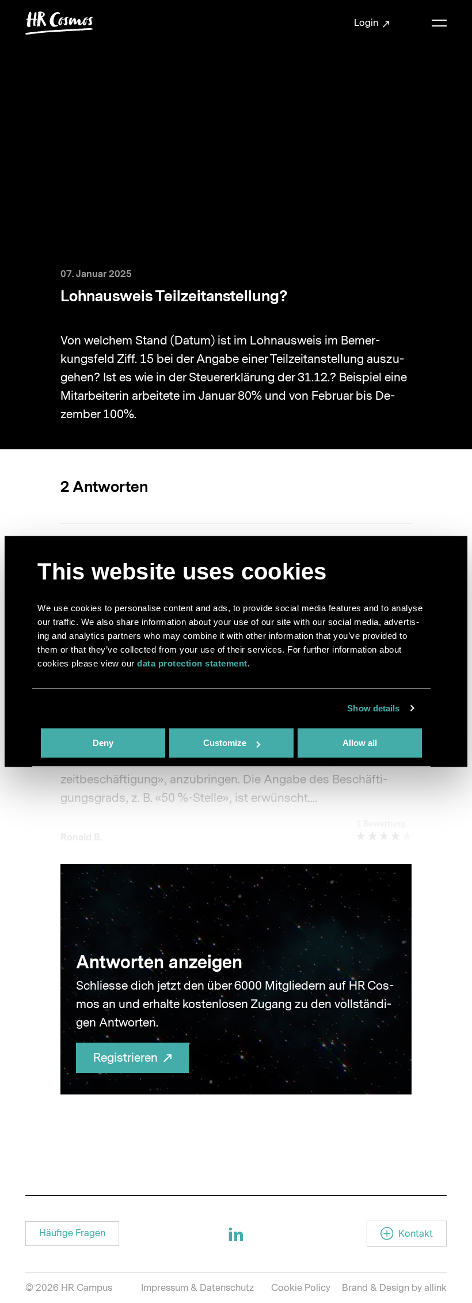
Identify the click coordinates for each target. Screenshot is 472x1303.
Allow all (359, 743)
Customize (224, 743)
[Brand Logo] (59, 23)
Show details (373, 708)
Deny (103, 743)
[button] (72, 1233)
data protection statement (192, 663)
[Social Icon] (236, 1234)
